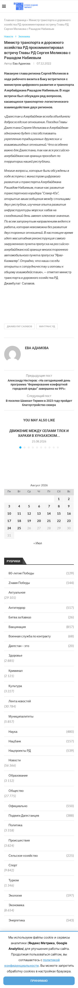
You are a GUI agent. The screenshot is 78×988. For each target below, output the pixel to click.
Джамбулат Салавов (19, 326)
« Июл (37, 543)
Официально (41, 806)
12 (29, 513)
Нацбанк (41, 741)
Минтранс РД (47, 326)
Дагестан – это (41, 646)
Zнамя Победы (41, 583)
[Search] (74, 6)
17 (9, 521)
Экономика (16, 905)
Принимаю (39, 980)
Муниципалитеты (21, 716)
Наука (41, 731)
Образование (18, 775)
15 (59, 513)
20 (39, 521)
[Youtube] (54, 6)
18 (19, 521)
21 (49, 521)
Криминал (16, 670)
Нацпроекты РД (41, 750)
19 (29, 521)
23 (69, 521)
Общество (16, 790)
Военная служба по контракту (41, 636)
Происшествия (19, 840)
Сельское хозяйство (41, 855)
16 (69, 513)
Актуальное (17, 592)
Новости (15, 760)
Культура (15, 686)
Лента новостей (20, 701)
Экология (41, 895)
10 (9, 513)
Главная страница (15, 20)
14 (49, 513)
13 (39, 513)
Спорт (13, 865)
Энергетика (41, 920)
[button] (7, 438)
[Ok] (67, 6)
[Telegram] (63, 6)
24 (9, 528)
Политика (15, 825)
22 (59, 521)
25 (19, 528)
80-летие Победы (41, 573)
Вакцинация (41, 627)
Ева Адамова (21, 63)
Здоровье (15, 655)
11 (19, 513)
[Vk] (59, 6)
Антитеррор (41, 607)
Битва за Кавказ (41, 617)
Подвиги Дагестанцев (41, 815)
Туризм (14, 880)
